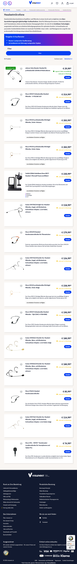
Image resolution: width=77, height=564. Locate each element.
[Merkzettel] (57, 3)
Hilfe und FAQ (6, 496)
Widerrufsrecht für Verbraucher (11, 502)
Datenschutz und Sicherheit (46, 560)
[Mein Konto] (62, 3)
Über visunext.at (7, 518)
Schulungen (42, 502)
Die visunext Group (8, 521)
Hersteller (6, 523)
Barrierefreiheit (7, 535)
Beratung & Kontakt (44, 488)
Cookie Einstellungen (68, 560)
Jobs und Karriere (8, 529)
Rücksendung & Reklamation (11, 499)
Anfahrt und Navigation (45, 508)
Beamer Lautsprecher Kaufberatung (20, 41)
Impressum (58, 560)
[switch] (71, 547)
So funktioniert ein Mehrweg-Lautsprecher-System (25, 43)
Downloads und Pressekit (10, 532)
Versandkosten (51, 563)
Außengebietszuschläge (9, 491)
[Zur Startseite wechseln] (38, 3)
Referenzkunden (7, 526)
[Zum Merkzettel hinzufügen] (21, 69)
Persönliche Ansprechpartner (47, 494)
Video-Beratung (43, 491)
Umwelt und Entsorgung (9, 505)
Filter (39, 53)
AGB (36, 560)
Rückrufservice (43, 505)
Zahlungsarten (7, 494)
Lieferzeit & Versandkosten (10, 488)
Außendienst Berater (45, 496)
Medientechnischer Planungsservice (49, 499)
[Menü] (5, 3)
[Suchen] (52, 3)
